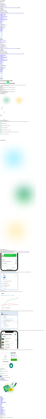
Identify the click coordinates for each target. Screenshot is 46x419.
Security (1, 406)
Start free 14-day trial (3, 93)
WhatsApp (10, 7)
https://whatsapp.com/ (5, 92)
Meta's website (27, 251)
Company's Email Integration (3, 402)
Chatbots (8, 7)
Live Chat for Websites (3, 7)
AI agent (2, 4)
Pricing (1, 20)
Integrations (1, 412)
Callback (6, 10)
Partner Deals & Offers (2, 410)
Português (5, 40)
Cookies (1, 408)
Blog (0, 63)
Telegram (16, 7)
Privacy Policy (2, 407)
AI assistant (4, 4)
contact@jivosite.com (2, 413)
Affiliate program (2, 61)
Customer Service (2, 5)
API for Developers (2, 411)
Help (0, 21)
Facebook (1, 397)
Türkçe (1, 40)
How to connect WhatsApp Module (4, 380)
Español (3, 40)
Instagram (13, 7)
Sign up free (2, 39)
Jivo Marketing (2, 10)
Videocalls (1, 400)
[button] (23, 23)
